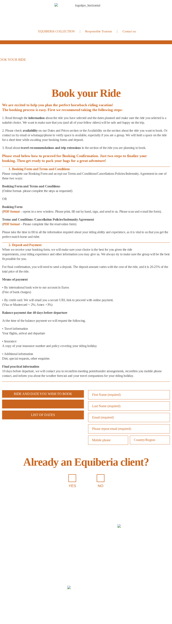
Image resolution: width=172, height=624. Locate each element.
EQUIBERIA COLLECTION (56, 31)
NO (100, 486)
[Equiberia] (86, 14)
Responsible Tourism (98, 31)
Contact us (129, 31)
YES (72, 486)
